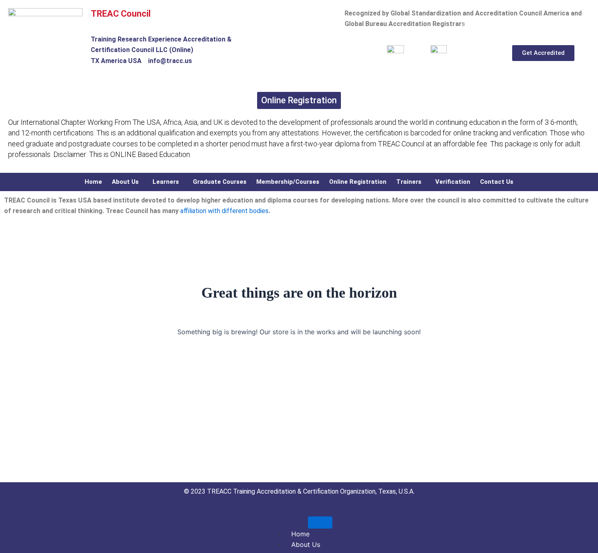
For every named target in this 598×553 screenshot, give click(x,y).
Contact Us (496, 181)
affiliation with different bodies (223, 211)
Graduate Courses (220, 181)
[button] (127, 182)
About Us (125, 181)
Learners (166, 181)
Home (93, 181)
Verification (452, 181)
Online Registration (357, 181)
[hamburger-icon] (320, 522)
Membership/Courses (287, 181)
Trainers (408, 181)
